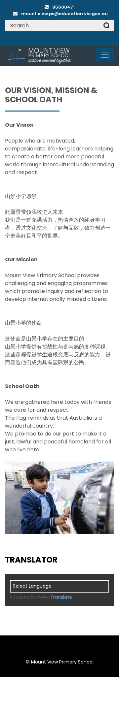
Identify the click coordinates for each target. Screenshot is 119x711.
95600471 (63, 7)
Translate (61, 597)
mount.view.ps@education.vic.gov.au (64, 14)
